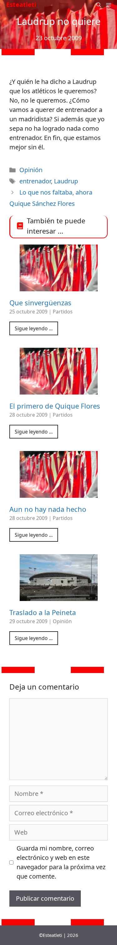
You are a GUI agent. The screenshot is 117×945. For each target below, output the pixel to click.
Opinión (30, 170)
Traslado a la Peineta (42, 612)
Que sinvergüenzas (40, 302)
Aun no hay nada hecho (47, 509)
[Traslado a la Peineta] (59, 596)
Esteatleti (21, 4)
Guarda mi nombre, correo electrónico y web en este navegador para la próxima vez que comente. (61, 862)
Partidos (63, 311)
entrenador (35, 181)
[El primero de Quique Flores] (59, 389)
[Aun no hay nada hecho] (59, 493)
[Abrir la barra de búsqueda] (99, 4)
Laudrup (66, 181)
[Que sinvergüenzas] (59, 286)
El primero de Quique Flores (54, 405)
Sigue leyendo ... (34, 328)
